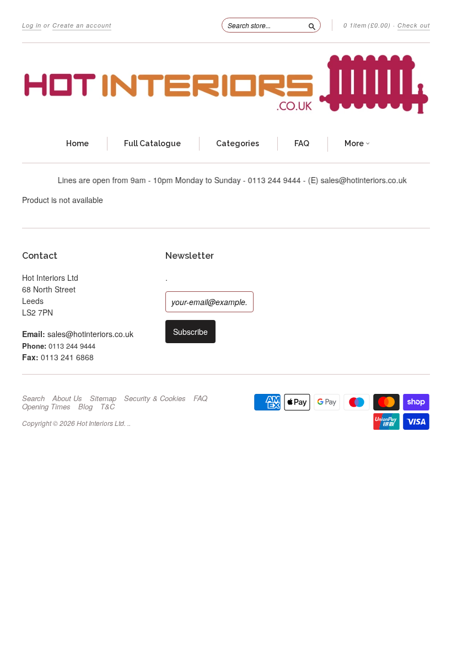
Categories (237, 143)
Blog (85, 406)
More (355, 143)
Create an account (81, 25)
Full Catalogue (152, 143)
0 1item (367, 25)
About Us (67, 398)
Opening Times (46, 406)
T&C (107, 406)
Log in (31, 25)
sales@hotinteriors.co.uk (90, 333)
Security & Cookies (155, 398)
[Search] (312, 25)
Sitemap (103, 398)
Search (33, 398)
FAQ (301, 143)
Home (77, 143)
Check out (413, 25)
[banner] (226, 84)
